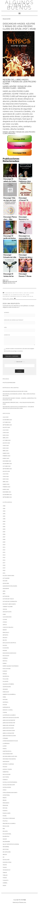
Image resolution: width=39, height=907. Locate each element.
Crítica (5, 624)
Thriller (5, 875)
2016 (4, 560)
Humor (5, 704)
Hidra (4, 697)
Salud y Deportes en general (11, 844)
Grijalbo (5, 689)
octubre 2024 (7, 422)
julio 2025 (5, 417)
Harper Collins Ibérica (9, 694)
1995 (4, 516)
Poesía (4, 815)
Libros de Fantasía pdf (9, 720)
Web (5, 327)
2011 (4, 547)
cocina (5, 619)
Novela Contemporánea (10, 782)
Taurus (5, 864)
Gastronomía (7, 686)
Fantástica (6, 676)
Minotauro (6, 761)
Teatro (5, 867)
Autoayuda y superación (10, 601)
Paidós (4, 797)
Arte (4, 593)
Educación (6, 655)
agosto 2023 (6, 443)
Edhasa (5, 650)
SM (3, 857)
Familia (5, 673)
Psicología (6, 826)
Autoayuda (6, 596)
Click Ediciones (7, 617)
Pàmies (4, 800)
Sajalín (5, 839)
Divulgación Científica (9, 642)
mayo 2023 (6, 448)
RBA (4, 828)
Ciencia (5, 609)
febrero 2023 (6, 455)
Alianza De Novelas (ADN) (10, 586)
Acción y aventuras (8, 575)
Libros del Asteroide (8, 725)
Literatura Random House (10, 740)
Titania (5, 877)
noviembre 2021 (7, 494)
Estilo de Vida (6, 668)
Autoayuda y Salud (8, 598)
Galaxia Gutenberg (8, 684)
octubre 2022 (7, 466)
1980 (4, 506)
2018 (4, 565)
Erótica (5, 660)
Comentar (7, 335)
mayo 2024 (6, 435)
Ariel (4, 591)
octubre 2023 (7, 440)
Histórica (5, 702)
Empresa (5, 658)
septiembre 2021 (7, 497)
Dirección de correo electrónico (13, 320)
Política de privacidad (9, 382)
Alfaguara (6, 583)
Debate (5, 629)
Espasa (4, 663)
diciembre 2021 (7, 492)
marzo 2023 (6, 453)
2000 (4, 521)
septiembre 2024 (7, 425)
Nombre (6, 312)
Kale (24, 899)
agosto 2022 (6, 471)
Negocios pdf (7, 774)
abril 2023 (5, 450)
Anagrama (6, 588)
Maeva (4, 748)
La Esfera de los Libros (9, 715)
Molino (5, 766)
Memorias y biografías (9, 759)
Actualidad (6, 578)
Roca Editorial (7, 833)
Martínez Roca (7, 751)
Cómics (5, 622)
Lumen (5, 746)
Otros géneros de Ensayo (10, 792)
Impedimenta (6, 707)
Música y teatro (7, 769)
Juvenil (5, 712)
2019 (4, 568)
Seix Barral (6, 846)
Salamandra (6, 841)
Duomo (5, 645)
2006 (4, 534)
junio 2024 (6, 432)
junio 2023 (6, 445)
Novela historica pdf (9, 784)
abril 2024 (5, 437)
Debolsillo (6, 632)
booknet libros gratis (9, 604)
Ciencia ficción (7, 611)
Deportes (5, 635)
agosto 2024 (6, 427)
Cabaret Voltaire (8, 606)
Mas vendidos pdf (8, 753)
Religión (5, 831)
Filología (5, 679)
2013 (4, 552)
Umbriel (5, 882)
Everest (5, 671)
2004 (4, 529)
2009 (4, 542)
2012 (4, 549)
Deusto (5, 640)
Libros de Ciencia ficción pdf (11, 717)
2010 (4, 544)
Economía (6, 648)
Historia (5, 699)
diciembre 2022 (7, 461)
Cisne (4, 614)
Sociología (6, 859)
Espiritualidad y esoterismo (11, 666)
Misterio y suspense (8, 764)
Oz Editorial (6, 795)
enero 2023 (6, 458)
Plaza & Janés (6, 813)
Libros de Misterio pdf (9, 722)
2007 (4, 537)
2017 (4, 562)
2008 (4, 539)
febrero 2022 (6, 486)
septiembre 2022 (7, 468)
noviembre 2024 (7, 419)
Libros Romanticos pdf (9, 735)
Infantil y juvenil (8, 710)
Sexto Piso (6, 849)
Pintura (5, 808)
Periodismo (6, 802)
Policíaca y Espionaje (9, 818)
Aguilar (5, 580)
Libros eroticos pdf (13, 281)
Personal (5, 805)
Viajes (4, 885)
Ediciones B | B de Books (9, 653)
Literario (5, 738)
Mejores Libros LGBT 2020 (10, 756)
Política (5, 821)
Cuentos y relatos (8, 627)
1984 (4, 511)
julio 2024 (5, 430)
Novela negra (7, 787)
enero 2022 (6, 489)
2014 (4, 555)
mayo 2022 (6, 479)
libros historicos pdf (9, 730)
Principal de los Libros (9, 823)
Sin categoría (7, 852)
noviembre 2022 (7, 463)
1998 (4, 518)
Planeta (5, 810)
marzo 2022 (6, 484)
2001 (4, 524)
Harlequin (6, 691)
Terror (5, 872)
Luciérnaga (6, 743)
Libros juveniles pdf (8, 733)
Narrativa (5, 771)
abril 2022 (5, 481)
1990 (4, 513)
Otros (4, 790)
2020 (4, 570)
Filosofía (5, 681)
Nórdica (5, 779)
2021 (4, 573)
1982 (4, 508)
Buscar (19, 371)
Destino (5, 637)
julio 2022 (5, 474)
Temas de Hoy (6, 870)
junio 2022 (6, 476)
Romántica (6, 836)
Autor (7, 280)
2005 (4, 531)
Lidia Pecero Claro (11, 282)
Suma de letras (7, 862)
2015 (4, 557)
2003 (4, 526)
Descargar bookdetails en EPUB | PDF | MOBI (15, 391)
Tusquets (5, 880)
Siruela (5, 854)
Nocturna (6, 777)
